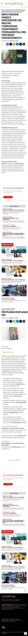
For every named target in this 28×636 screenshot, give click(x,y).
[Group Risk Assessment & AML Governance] (14, 271)
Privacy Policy (4, 621)
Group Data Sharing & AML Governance (13, 210)
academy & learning (7, 217)
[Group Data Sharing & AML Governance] (14, 252)
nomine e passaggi (7, 232)
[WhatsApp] (14, 44)
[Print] (23, 44)
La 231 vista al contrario (10, 226)
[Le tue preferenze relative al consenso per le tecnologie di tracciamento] (25, 633)
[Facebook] (7, 44)
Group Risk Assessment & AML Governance (11, 219)
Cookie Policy (11, 621)
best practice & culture (9, 225)
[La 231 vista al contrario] (14, 290)
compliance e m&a (9, 9)
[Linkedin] (17, 44)
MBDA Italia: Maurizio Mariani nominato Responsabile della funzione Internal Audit (13, 234)
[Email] (20, 44)
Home (2, 9)
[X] (10, 44)
